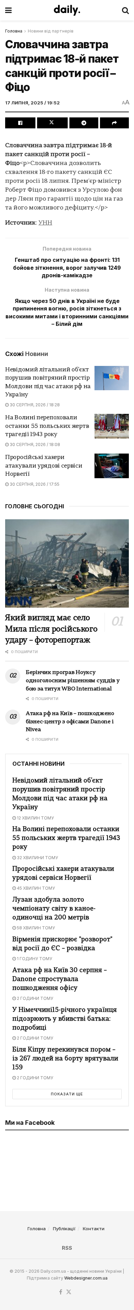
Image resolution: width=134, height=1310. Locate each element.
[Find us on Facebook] (60, 1292)
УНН (45, 223)
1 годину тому (34, 958)
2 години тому (34, 998)
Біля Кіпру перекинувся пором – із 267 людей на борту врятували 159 (65, 1059)
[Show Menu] (8, 10)
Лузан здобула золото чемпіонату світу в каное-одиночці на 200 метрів (54, 909)
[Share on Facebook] (20, 122)
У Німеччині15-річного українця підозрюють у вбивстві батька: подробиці (64, 1019)
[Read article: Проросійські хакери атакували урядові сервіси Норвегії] (111, 466)
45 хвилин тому (35, 888)
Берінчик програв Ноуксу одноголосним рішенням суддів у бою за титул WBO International (73, 681)
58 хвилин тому (35, 927)
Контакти (93, 1228)
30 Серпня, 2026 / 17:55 (34, 484)
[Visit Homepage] (67, 10)
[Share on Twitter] (52, 122)
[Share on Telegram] (83, 122)
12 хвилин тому (35, 818)
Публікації (64, 1228)
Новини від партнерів (51, 31)
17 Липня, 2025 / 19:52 (32, 102)
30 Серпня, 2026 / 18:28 (34, 404)
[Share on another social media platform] (114, 122)
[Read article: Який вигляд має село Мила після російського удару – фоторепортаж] (67, 563)
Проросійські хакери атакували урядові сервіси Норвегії (43, 466)
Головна (13, 31)
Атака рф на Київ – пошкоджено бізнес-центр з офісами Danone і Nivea (70, 722)
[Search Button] (125, 10)
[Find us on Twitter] (68, 1292)
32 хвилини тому (37, 857)
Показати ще (67, 1094)
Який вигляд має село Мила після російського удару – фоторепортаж (51, 629)
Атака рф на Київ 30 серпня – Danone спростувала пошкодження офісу (59, 979)
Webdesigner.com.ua (86, 1278)
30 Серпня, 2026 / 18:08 (34, 444)
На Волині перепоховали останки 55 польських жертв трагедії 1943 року (47, 426)
